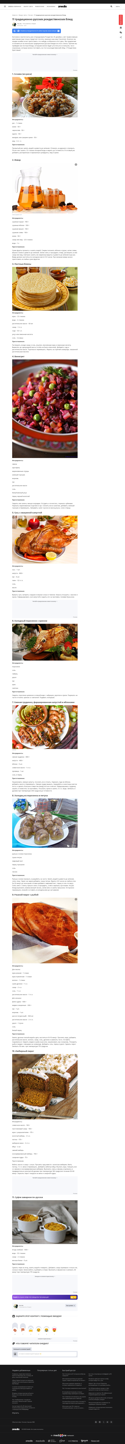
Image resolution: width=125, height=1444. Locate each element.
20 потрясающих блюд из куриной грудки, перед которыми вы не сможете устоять (73, 1380)
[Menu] (5, 6)
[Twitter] (103, 1422)
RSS (33, 1422)
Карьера (29, 1422)
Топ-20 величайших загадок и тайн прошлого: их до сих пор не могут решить (99, 1390)
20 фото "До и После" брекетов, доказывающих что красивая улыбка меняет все (99, 1385)
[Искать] (111, 6)
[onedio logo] (62, 6)
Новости (14, 15)
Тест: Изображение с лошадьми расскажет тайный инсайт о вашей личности (22, 1401)
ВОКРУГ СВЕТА (28, 6)
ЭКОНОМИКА (51, 6)
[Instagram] (95, 1422)
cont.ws (14, 749)
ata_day (26, 23)
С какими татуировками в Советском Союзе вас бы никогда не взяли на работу (22, 1388)
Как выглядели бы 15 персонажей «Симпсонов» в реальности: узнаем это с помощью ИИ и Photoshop (23, 1407)
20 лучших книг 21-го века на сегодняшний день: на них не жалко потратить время (72, 1408)
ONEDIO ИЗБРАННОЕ (14, 6)
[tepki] (15, 1330)
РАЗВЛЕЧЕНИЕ (39, 6)
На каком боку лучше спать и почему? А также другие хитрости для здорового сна (74, 1403)
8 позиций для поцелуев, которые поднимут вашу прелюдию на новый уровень (73, 1393)
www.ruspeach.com (17, 214)
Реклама (24, 1422)
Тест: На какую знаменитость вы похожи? (74, 1388)
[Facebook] (99, 1422)
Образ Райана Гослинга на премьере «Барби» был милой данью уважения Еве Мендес (23, 1382)
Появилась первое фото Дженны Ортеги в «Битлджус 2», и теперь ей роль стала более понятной (22, 1375)
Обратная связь (16, 1422)
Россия (30, 15)
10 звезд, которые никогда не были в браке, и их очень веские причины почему (22, 1394)
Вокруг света (23, 15)
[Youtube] (107, 1422)
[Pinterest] (111, 1422)
